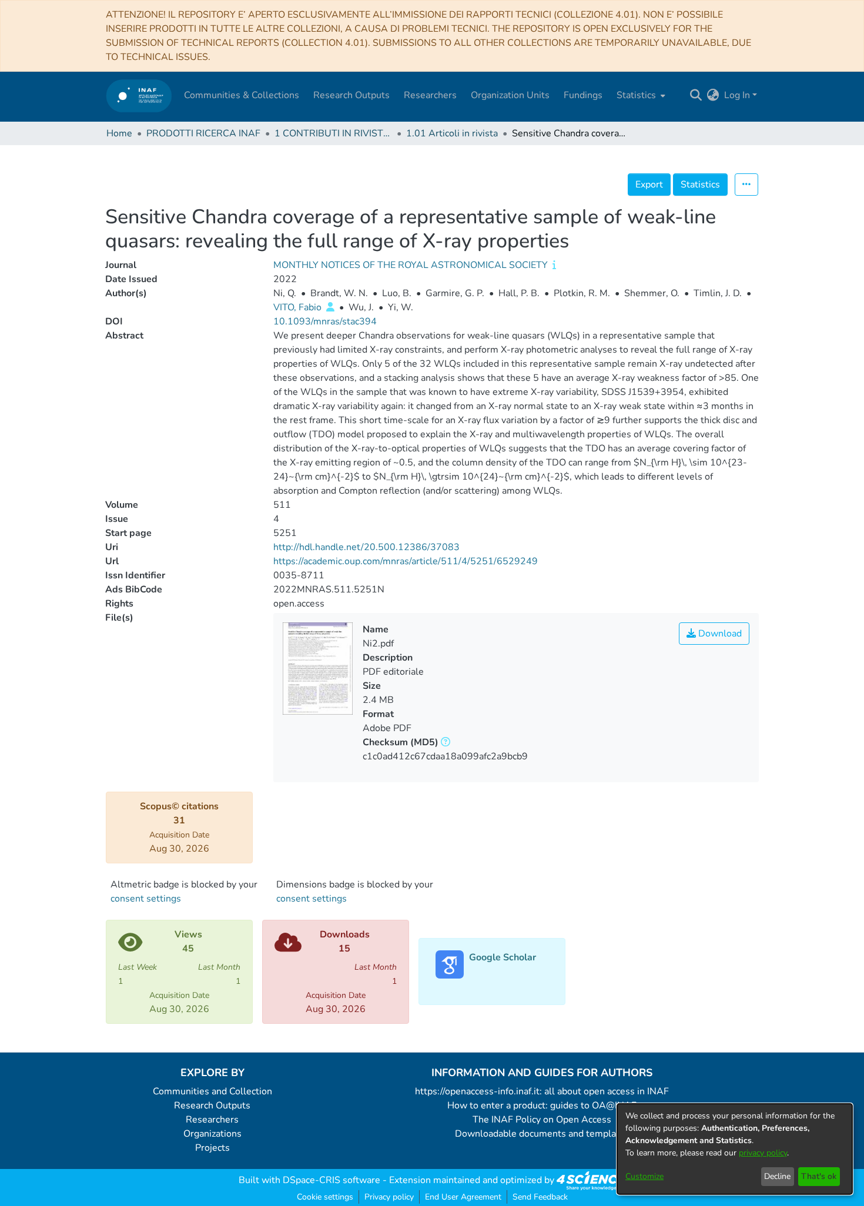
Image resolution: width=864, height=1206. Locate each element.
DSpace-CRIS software (331, 1180)
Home (119, 133)
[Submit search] (696, 95)
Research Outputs (212, 1105)
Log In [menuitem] (737, 95)
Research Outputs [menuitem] (351, 95)
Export (649, 184)
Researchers (212, 1119)
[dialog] (734, 1149)
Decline (777, 1176)
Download (719, 633)
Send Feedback (540, 1196)
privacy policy (763, 1152)
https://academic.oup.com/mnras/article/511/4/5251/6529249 (405, 561)
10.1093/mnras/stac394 (325, 321)
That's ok (818, 1176)
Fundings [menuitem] (583, 95)
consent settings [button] (145, 898)
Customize (644, 1176)
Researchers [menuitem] (430, 95)
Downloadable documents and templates (542, 1133)
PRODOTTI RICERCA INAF (203, 133)
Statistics (700, 184)
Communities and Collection (212, 1091)
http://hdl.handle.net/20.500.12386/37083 (366, 547)
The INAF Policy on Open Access (542, 1119)
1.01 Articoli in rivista (452, 133)
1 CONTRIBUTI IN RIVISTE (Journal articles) (333, 133)
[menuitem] (639, 95)
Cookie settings (325, 1196)
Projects (212, 1147)
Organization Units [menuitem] (510, 95)
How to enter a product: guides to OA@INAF (542, 1105)
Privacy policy (389, 1196)
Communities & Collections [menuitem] (241, 95)
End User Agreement (463, 1196)
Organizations (212, 1133)
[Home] (139, 95)
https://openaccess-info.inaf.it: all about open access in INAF (542, 1091)
